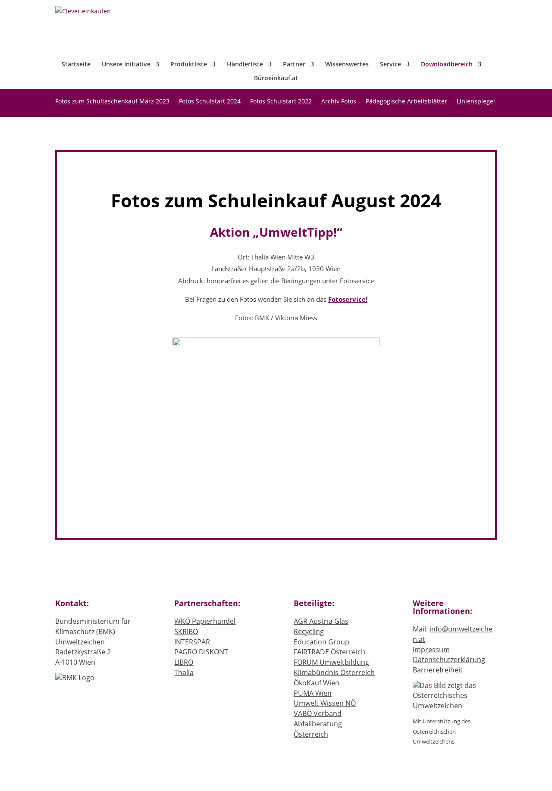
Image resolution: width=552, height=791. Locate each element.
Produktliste (188, 64)
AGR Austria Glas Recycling (321, 626)
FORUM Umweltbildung (331, 662)
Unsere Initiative (126, 64)
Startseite (76, 64)
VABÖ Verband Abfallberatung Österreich (318, 724)
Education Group (321, 642)
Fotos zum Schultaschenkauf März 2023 (112, 101)
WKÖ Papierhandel (204, 621)
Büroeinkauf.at (276, 78)
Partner (294, 64)
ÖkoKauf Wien (316, 683)
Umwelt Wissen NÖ (325, 703)
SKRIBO (186, 631)
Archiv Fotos (338, 101)
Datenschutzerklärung (449, 659)
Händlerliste (245, 64)
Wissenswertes (347, 64)
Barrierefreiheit (438, 670)
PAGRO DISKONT (201, 652)
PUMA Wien (313, 693)
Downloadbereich (447, 64)
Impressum (431, 649)
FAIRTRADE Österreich (329, 652)
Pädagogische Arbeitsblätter (406, 101)
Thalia (184, 672)
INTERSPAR (192, 642)
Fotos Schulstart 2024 (210, 101)
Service (390, 64)
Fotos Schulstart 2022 (281, 101)
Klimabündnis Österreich (334, 672)
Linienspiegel (476, 101)
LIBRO (183, 662)
